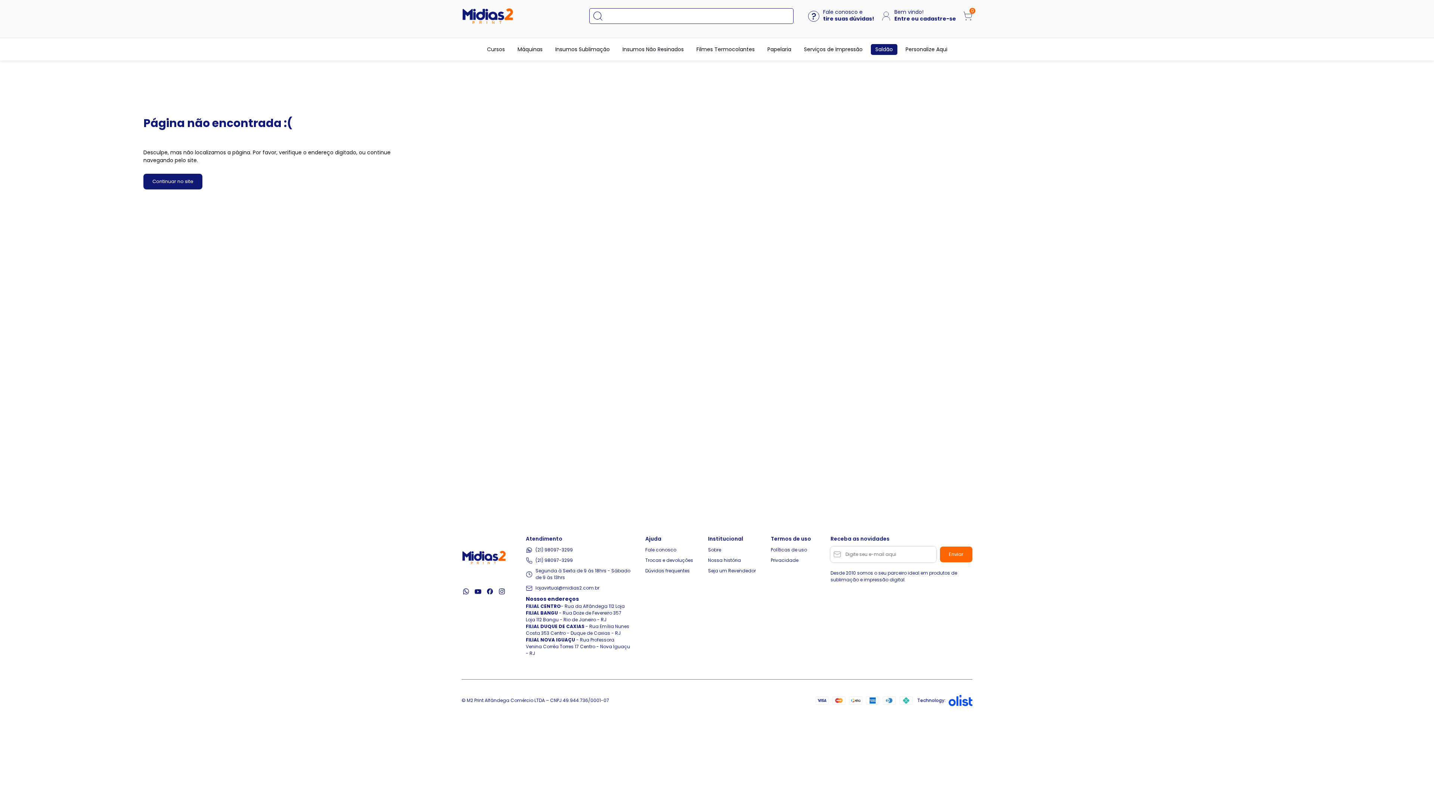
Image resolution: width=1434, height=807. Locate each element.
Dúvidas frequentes (667, 571)
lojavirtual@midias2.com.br (567, 588)
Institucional (725, 538)
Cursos (496, 49)
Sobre (714, 550)
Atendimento (544, 538)
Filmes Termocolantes (725, 49)
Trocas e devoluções (669, 560)
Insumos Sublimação (582, 49)
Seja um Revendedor (732, 571)
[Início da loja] (488, 16)
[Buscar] (601, 16)
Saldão (884, 49)
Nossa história (724, 560)
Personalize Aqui (926, 49)
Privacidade (784, 560)
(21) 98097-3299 (554, 550)
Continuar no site (172, 181)
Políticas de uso (789, 550)
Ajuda (653, 538)
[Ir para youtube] (478, 591)
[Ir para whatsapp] (466, 591)
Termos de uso (791, 538)
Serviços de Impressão (833, 49)
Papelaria (779, 49)
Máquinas (530, 49)
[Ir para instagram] (502, 591)
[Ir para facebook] (490, 591)
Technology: (931, 700)
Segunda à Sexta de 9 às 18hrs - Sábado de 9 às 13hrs (583, 574)
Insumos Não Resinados (653, 49)
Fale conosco (660, 550)
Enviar (956, 554)
